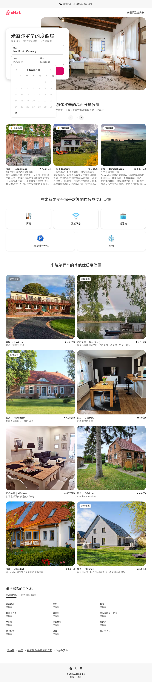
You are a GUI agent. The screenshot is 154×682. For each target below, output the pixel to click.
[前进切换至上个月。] (16, 70)
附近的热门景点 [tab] (28, 594)
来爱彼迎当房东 (135, 12)
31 (16, 113)
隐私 (72, 677)
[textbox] (24, 61)
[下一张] (81, 117)
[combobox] (37, 51)
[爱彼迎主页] (13, 12)
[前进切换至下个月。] (51, 70)
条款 (79, 677)
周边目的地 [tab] (11, 594)
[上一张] (70, 117)
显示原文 (88, 4)
